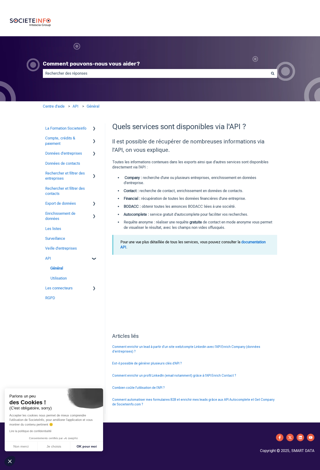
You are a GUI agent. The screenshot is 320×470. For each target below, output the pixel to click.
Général (93, 106)
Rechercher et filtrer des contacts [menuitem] (65, 191)
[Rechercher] (272, 73)
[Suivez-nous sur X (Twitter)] (290, 437)
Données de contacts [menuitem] (62, 163)
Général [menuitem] (56, 268)
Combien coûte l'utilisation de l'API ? (138, 388)
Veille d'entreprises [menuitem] (61, 248)
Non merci (21, 446)
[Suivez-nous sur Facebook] (279, 437)
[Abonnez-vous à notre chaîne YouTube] (310, 437)
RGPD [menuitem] (50, 298)
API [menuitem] (48, 258)
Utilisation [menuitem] (58, 278)
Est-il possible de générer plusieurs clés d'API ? (147, 363)
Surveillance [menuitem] (55, 238)
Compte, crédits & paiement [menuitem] (60, 141)
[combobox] (155, 73)
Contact (307, 4)
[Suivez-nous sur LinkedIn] (300, 437)
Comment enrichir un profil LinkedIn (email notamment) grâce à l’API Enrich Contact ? (174, 375)
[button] (94, 129)
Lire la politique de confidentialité (30, 431)
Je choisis (54, 446)
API (75, 106)
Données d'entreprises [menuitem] (63, 153)
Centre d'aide (54, 106)
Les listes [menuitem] (53, 228)
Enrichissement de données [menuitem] (60, 216)
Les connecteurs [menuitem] (59, 288)
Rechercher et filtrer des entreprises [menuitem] (65, 176)
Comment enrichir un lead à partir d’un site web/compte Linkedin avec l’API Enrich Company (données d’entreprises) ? (186, 349)
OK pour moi (87, 446)
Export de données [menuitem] (60, 203)
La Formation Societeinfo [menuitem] (65, 128)
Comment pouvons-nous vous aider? (91, 63)
